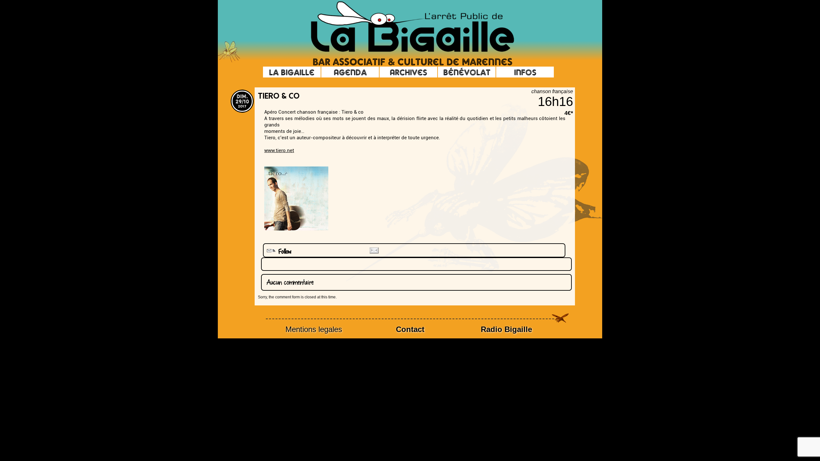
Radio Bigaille (506, 329)
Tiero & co (278, 97)
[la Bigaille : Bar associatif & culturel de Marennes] (403, 27)
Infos (525, 72)
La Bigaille (292, 72)
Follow (282, 251)
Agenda (350, 72)
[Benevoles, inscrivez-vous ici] (229, 60)
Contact (410, 329)
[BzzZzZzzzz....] (539, 18)
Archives (408, 72)
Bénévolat (466, 72)
